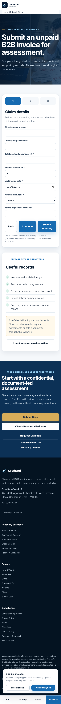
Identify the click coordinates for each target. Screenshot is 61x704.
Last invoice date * (14, 181)
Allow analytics (43, 688)
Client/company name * (16, 127)
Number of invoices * (15, 167)
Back (11, 226)
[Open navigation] (56, 5)
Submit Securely (46, 226)
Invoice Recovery (9, 530)
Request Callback (30, 435)
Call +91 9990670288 (30, 442)
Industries (6, 574)
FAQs (4, 592)
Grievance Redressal (11, 636)
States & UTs (8, 583)
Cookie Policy (8, 631)
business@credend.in (12, 512)
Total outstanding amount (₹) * (19, 154)
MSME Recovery (9, 539)
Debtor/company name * (16, 140)
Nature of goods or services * (18, 207)
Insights (5, 587)
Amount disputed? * (14, 195)
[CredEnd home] (13, 5)
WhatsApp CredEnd (30, 447)
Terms (4, 622)
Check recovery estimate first (30, 343)
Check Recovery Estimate (30, 426)
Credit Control (8, 544)
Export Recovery (9, 548)
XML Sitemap (8, 640)
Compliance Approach (12, 613)
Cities (4, 579)
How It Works (8, 570)
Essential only (17, 688)
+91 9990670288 (9, 503)
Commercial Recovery (12, 535)
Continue (27, 226)
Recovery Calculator (11, 553)
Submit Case (30, 417)
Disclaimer (6, 627)
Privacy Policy (8, 618)
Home (5, 12)
